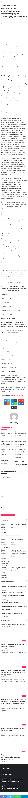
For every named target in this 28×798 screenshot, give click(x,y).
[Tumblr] (15, 400)
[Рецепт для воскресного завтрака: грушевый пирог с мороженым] (21, 435)
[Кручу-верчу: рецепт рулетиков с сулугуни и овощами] (5, 528)
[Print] (15, 407)
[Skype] (12, 403)
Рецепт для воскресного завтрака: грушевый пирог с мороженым (20, 443)
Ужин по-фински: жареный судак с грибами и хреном (14, 645)
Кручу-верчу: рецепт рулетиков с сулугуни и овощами (19, 525)
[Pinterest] (19, 400)
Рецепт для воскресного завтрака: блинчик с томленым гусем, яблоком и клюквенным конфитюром (21, 463)
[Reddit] (22, 400)
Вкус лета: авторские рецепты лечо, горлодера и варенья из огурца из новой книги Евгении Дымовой (14, 701)
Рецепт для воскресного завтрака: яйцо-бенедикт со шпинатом (7, 443)
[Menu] (26, 1)
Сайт (2, 507)
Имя (2, 496)
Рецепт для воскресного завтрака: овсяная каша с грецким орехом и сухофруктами (13, 672)
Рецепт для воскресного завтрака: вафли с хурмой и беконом (7, 460)
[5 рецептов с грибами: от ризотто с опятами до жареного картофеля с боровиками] (5, 571)
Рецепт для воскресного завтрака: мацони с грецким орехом (18, 541)
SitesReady (14, 423)
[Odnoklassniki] (8, 403)
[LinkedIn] (12, 400)
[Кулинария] (1, 1)
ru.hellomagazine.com (17, 395)
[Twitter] (8, 400)
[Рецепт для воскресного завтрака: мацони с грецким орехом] (5, 543)
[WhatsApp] (15, 403)
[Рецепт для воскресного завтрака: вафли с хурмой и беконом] (7, 453)
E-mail (3, 502)
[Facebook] (5, 400)
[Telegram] (19, 403)
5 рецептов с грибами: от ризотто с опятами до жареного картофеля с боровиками (18, 567)
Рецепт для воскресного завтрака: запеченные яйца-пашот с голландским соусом (13, 757)
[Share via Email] (12, 407)
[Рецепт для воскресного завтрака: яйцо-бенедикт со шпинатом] (7, 435)
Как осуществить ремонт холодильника (11, 535)
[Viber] (22, 403)
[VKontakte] (5, 403)
